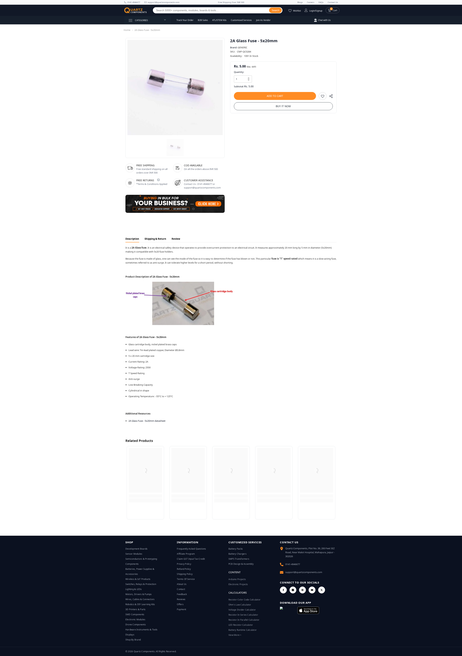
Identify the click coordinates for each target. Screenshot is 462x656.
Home (127, 30)
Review (176, 238)
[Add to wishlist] (322, 96)
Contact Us (333, 2)
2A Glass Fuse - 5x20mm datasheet (146, 420)
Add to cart (275, 96)
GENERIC (242, 47)
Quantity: (239, 72)
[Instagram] (292, 590)
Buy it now (283, 106)
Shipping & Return (155, 238)
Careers (310, 2)
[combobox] (211, 10)
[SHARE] (329, 97)
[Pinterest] (302, 590)
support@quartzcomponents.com (303, 572)
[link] (145, 496)
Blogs (300, 2)
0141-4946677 (133, 2)
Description (132, 238)
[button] (332, 10)
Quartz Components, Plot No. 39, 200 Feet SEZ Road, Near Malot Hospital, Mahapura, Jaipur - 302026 (310, 552)
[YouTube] (312, 590)
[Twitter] (321, 590)
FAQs (321, 2)
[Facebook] (283, 590)
